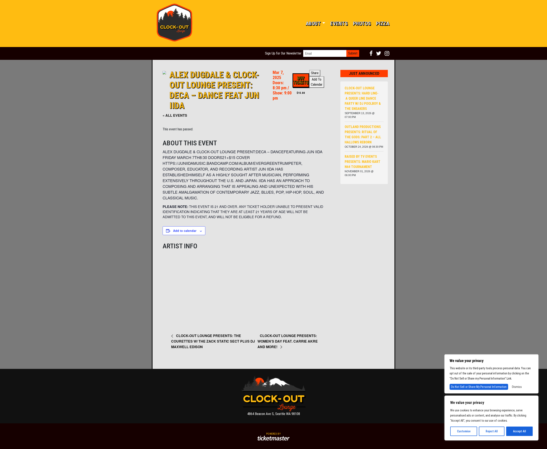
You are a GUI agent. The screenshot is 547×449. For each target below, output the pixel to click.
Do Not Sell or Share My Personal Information (479, 387)
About (313, 23)
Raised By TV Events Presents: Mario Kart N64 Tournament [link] (362, 162)
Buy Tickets (301, 80)
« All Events (175, 115)
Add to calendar (184, 230)
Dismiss (517, 387)
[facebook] (371, 53)
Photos (362, 23)
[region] (491, 418)
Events (339, 23)
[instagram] (387, 53)
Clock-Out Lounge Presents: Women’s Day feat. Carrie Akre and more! (287, 341)
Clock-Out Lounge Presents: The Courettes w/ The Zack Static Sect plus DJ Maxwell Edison (213, 341)
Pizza (383, 23)
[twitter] (378, 53)
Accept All (519, 431)
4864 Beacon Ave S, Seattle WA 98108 (273, 414)
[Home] (174, 23)
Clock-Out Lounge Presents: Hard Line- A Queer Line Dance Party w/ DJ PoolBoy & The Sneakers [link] (363, 98)
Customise (464, 431)
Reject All (492, 431)
